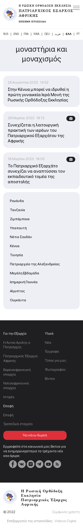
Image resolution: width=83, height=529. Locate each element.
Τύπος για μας (55, 360)
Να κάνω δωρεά (35, 435)
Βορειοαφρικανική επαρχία (17, 372)
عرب (58, 34)
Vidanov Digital (65, 521)
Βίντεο (50, 378)
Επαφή (8, 415)
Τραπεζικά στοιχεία (18, 424)
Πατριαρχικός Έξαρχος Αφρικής (20, 358)
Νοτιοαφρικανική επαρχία (16, 385)
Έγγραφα (52, 351)
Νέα (48, 342)
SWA (36, 34)
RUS (5, 34)
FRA (26, 34)
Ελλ (68, 34)
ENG (16, 34)
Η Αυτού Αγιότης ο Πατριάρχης (16, 344)
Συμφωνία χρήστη (66, 512)
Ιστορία (8, 397)
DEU (47, 34)
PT (78, 34)
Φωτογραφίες (55, 369)
